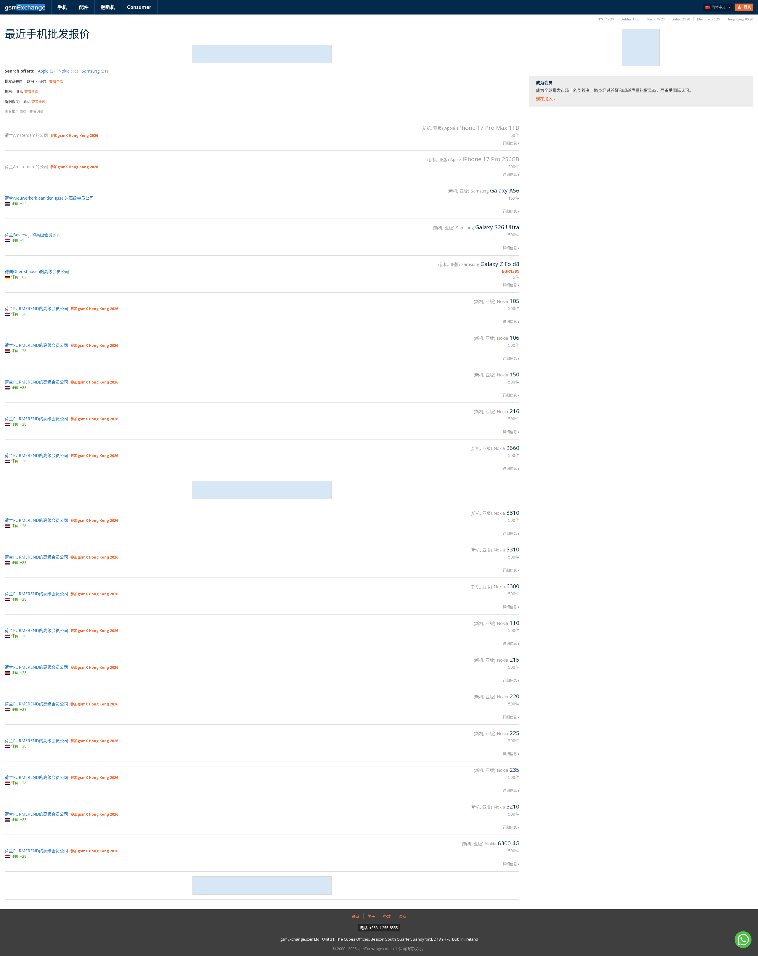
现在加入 (544, 99)
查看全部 (56, 81)
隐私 (403, 916)
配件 (84, 7)
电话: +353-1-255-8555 (379, 927)
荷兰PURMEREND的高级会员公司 (36, 308)
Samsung (95, 71)
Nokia (68, 71)
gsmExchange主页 (25, 7)
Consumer (139, 7)
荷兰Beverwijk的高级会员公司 (33, 235)
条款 (387, 916)
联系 (355, 916)
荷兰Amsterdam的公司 (26, 135)
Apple (46, 71)
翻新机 (108, 7)
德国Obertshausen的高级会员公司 (37, 271)
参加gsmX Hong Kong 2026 (74, 135)
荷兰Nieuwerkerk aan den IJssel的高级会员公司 (49, 198)
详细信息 (510, 143)
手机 (62, 7)
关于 (371, 916)
